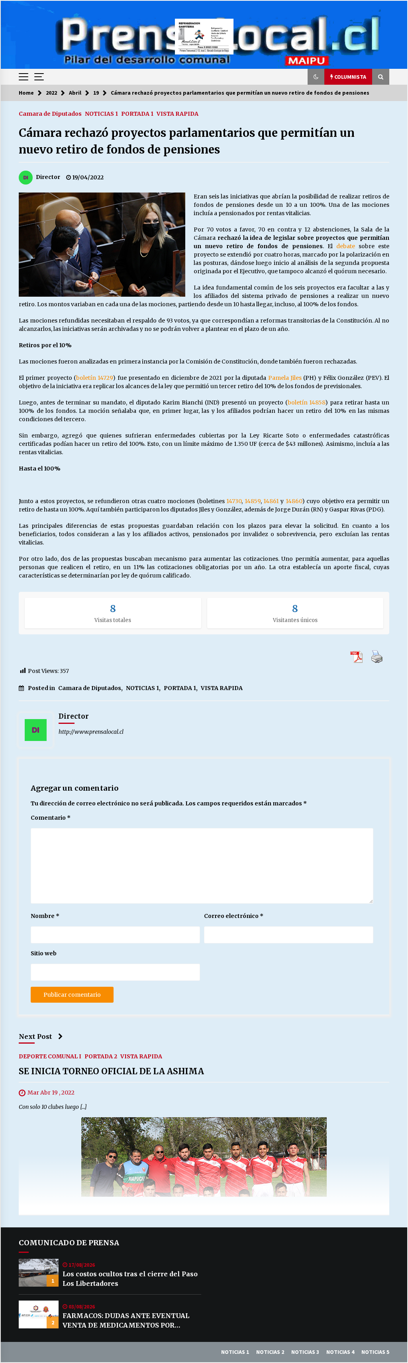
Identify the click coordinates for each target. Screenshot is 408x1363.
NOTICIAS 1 (101, 113)
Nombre (45, 916)
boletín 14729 (94, 377)
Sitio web (44, 953)
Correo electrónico (233, 916)
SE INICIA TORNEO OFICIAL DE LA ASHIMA (111, 1071)
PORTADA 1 (137, 113)
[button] (316, 77)
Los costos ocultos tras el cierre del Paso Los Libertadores (130, 1278)
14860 (294, 501)
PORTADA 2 (100, 1056)
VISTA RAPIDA (177, 113)
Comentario (51, 817)
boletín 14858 (307, 402)
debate (345, 246)
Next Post (35, 1036)
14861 (271, 501)
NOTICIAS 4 (340, 1351)
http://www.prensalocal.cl (91, 731)
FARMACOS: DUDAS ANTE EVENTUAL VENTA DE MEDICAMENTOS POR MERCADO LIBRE (126, 1321)
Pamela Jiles (285, 377)
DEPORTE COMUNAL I (50, 1056)
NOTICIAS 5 (375, 1351)
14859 (253, 501)
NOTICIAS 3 (305, 1351)
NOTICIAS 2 (270, 1351)
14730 (233, 501)
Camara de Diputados (50, 113)
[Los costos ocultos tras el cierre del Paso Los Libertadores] (39, 1273)
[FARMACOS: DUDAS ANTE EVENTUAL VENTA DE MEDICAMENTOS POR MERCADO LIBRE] (39, 1314)
